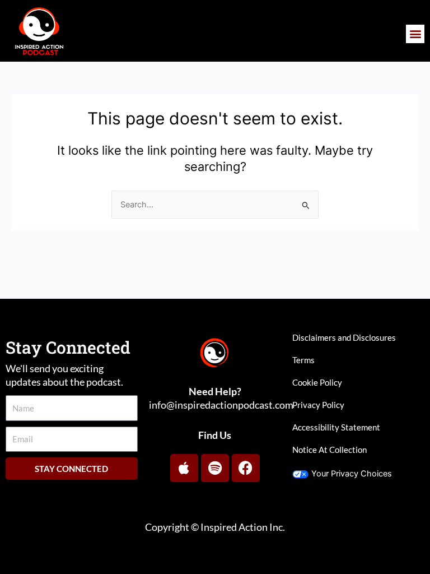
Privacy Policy (318, 405)
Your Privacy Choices (351, 474)
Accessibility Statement (336, 427)
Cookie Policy (317, 382)
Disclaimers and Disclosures (344, 337)
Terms (303, 360)
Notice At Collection (329, 450)
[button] (415, 34)
